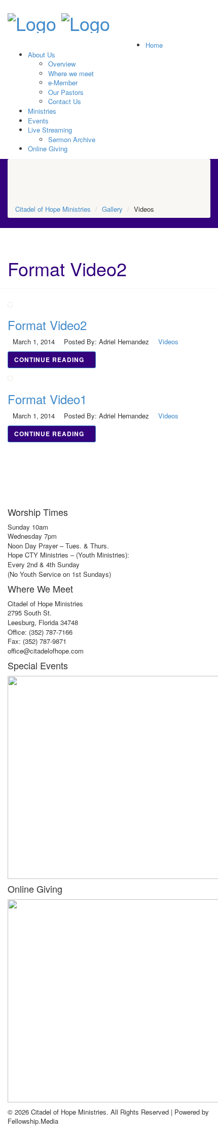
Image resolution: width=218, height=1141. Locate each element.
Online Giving (47, 148)
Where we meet (71, 73)
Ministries (42, 111)
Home (154, 45)
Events (38, 120)
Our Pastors (66, 92)
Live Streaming (50, 130)
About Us (41, 54)
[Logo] (32, 20)
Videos (168, 341)
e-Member (63, 82)
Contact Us (64, 101)
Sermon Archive (71, 139)
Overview (62, 64)
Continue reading (49, 359)
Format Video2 (47, 325)
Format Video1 (47, 399)
